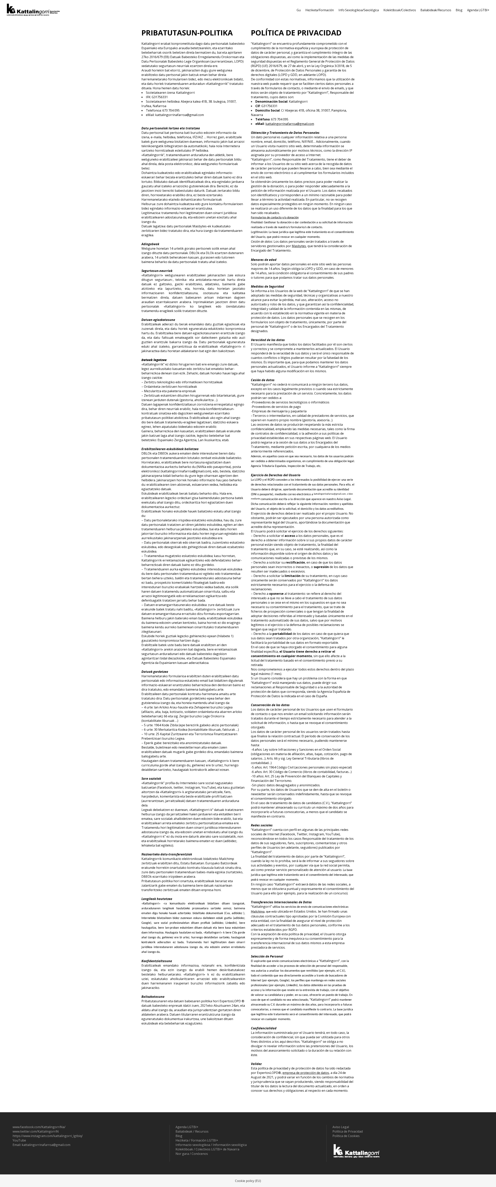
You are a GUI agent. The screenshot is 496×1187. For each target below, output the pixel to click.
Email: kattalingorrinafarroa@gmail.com (41, 1145)
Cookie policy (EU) (248, 1181)
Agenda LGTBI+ (187, 1127)
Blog (179, 1136)
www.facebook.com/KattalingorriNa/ (39, 1127)
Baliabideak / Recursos (192, 1131)
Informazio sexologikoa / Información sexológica (211, 1145)
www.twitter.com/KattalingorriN (36, 1131)
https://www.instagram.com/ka (35, 1136)
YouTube (19, 1140)
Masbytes (299, 246)
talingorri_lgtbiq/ (70, 1136)
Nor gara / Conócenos (192, 1154)
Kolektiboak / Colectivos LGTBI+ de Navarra (207, 1149)
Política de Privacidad (347, 1131)
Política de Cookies (346, 1136)
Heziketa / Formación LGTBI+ (197, 1140)
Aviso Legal (340, 1127)
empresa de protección (299, 1073)
